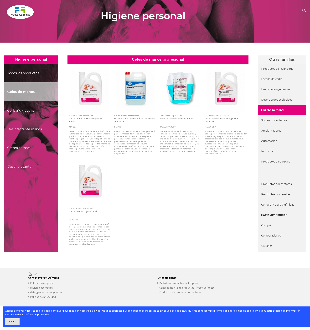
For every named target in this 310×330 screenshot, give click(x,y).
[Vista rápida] (90, 111)
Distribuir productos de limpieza (178, 283)
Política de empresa (41, 283)
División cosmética (41, 287)
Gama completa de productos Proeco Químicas (187, 287)
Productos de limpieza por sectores (180, 292)
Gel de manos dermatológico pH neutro (85, 120)
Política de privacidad (43, 296)
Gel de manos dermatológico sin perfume (221, 120)
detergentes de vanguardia (46, 292)
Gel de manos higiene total (83, 211)
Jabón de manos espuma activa (176, 118)
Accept (12, 321)
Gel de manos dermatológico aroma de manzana (134, 120)
